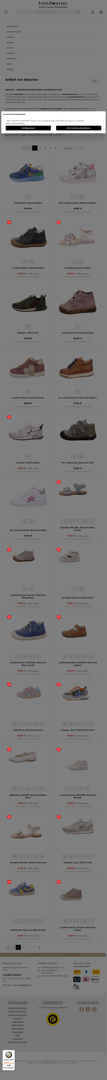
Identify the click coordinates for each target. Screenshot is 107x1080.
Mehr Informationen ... (16, 123)
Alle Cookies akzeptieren (78, 128)
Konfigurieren (28, 128)
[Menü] (13, 1051)
